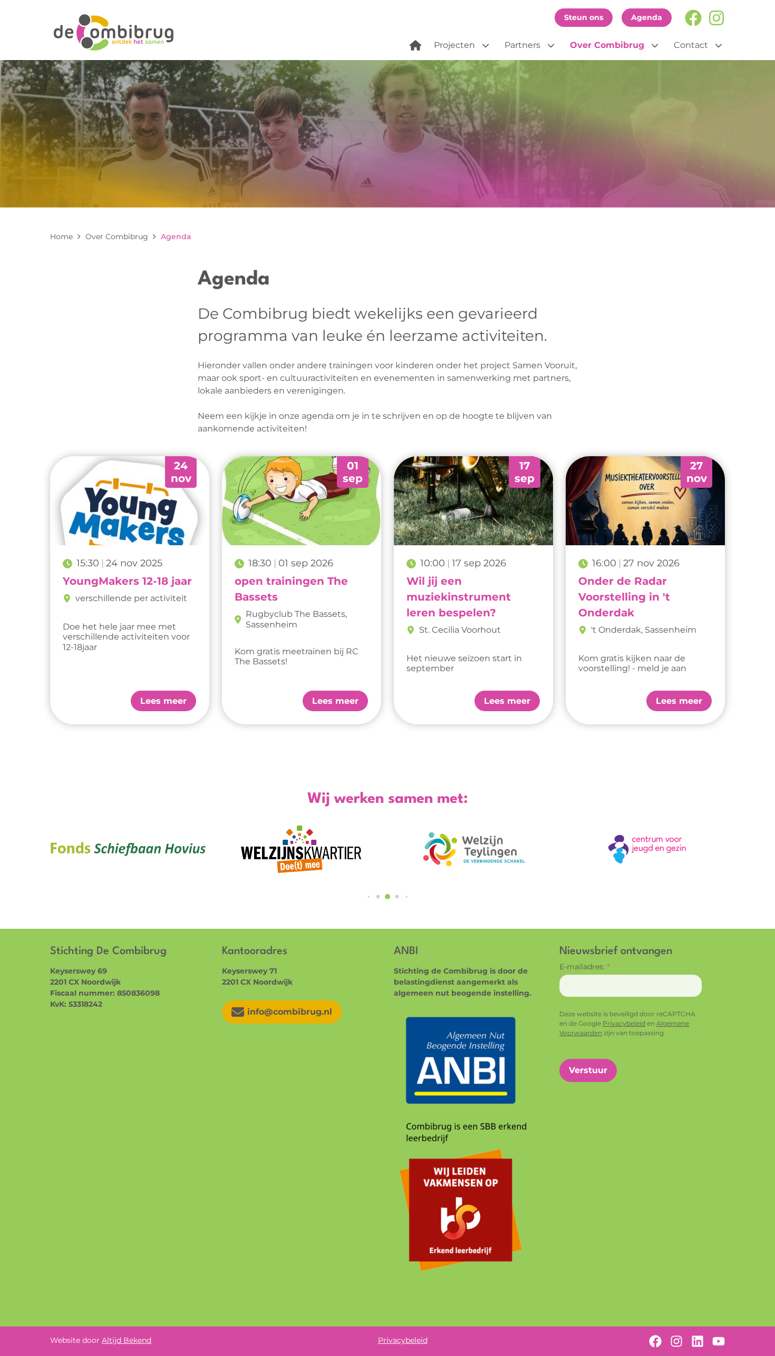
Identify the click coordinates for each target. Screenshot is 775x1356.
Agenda (646, 17)
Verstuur (588, 1070)
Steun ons (583, 17)
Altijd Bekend (126, 1340)
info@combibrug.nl (289, 1012)
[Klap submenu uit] (485, 45)
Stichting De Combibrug (117, 32)
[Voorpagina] (415, 45)
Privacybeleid (624, 1023)
